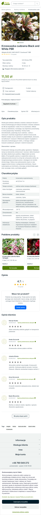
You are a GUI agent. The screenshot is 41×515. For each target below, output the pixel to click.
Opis (3, 111)
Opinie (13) (24, 111)
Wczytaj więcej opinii (20, 416)
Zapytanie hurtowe (9, 104)
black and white (22, 426)
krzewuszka (9, 429)
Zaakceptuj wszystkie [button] (20, 502)
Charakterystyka (13, 111)
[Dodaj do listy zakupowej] (36, 38)
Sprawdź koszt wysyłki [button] (12, 94)
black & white (32, 426)
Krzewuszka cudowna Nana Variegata (11, 257)
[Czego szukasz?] (37, 3)
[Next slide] (37, 234)
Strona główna (6, 9)
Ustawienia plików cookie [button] (20, 512)
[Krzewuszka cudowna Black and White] (6, 3)
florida (14, 426)
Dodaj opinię (20, 307)
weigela (8, 426)
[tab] (19, 42)
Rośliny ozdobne (19, 9)
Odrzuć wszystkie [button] (20, 507)
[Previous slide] (34, 234)
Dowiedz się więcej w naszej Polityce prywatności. (17, 497)
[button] (9, 54)
